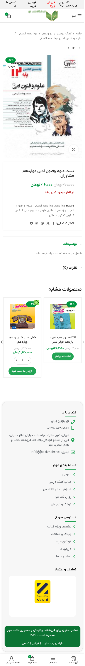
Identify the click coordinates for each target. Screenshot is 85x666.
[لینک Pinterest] (42, 223)
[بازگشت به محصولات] (73, 48)
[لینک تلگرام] (31, 223)
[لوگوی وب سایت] (42, 15)
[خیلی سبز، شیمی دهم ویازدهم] (22, 316)
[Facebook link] (53, 223)
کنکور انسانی (57, 215)
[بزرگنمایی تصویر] (73, 150)
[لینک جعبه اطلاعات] (70, 4)
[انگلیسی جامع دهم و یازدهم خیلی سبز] (62, 316)
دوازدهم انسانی (27, 34)
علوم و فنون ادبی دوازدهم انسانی (60, 38)
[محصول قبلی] (79, 48)
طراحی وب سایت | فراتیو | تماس (42, 643)
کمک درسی (64, 34)
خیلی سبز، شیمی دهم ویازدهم (22, 339)
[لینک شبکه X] (48, 223)
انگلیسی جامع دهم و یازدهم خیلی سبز (63, 339)
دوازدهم (47, 34)
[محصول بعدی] (68, 48)
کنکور (70, 215)
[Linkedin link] (36, 223)
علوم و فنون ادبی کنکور (31, 210)
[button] (22, 371)
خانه (79, 34)
